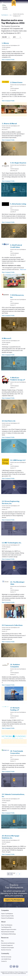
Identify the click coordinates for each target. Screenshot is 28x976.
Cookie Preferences (21, 973)
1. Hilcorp (5, 43)
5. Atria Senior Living (18, 204)
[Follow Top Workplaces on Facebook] (11, 966)
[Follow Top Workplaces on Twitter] (14, 966)
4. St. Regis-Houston (18, 163)
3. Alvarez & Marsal (9, 124)
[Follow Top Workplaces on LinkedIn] (17, 966)
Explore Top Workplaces (14, 900)
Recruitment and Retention (8, 943)
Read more (23, 269)
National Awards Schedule (7, 931)
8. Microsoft (6, 338)
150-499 (4, 37)
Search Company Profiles (7, 915)
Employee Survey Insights (7, 947)
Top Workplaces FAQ (6, 927)
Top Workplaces (4, 15)
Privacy (15, 973)
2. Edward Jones (16, 82)
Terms (11, 973)
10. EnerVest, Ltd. (8, 421)
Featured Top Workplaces (7, 918)
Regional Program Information (8, 929)
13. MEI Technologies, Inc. (11, 543)
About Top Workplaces (6, 925)
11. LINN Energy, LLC (18, 460)
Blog (2, 941)
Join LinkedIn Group (6, 959)
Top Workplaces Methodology (8, 934)
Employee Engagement (7, 945)
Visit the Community (6, 956)
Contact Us (4, 961)
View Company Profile (8, 59)
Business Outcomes (6, 949)
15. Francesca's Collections (12, 625)
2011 (14, 37)
